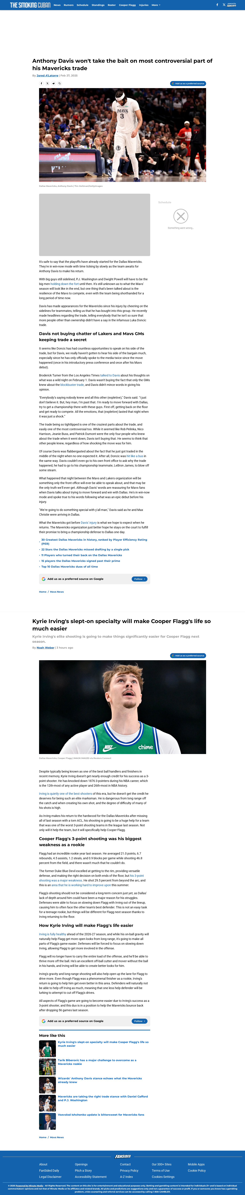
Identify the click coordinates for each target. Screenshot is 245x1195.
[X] (224, 4)
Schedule (82, 5)
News (57, 5)
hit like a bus (135, 456)
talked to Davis (110, 375)
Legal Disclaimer (50, 1177)
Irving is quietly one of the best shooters (66, 793)
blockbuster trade (72, 385)
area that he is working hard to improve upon (81, 885)
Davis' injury (89, 522)
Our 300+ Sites (161, 1164)
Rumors (68, 5)
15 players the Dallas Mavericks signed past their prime (80, 561)
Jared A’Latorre (47, 75)
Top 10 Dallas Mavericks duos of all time (69, 566)
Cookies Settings (163, 1177)
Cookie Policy (197, 1170)
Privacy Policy (129, 1170)
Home (42, 591)
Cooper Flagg (127, 5)
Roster (112, 5)
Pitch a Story (83, 1170)
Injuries (143, 5)
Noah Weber (45, 647)
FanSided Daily (49, 1170)
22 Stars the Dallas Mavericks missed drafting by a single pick (85, 549)
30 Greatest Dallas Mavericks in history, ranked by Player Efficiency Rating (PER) (94, 541)
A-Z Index (126, 1177)
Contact (125, 1164)
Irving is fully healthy (52, 934)
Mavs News (57, 591)
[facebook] (217, 4)
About (43, 1164)
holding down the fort (65, 284)
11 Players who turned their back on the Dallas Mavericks (81, 555)
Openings (81, 1164)
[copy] (59, 83)
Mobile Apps (196, 1164)
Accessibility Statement (91, 1177)
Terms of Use (161, 1170)
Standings (98, 5)
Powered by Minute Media (29, 1185)
